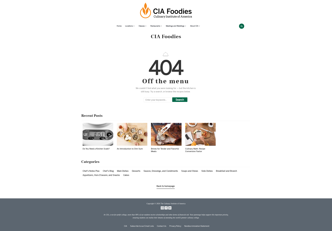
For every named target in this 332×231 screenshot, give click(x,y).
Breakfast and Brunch (226, 171)
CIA (125, 226)
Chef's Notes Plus (91, 171)
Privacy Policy (175, 226)
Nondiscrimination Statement (196, 226)
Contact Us (161, 226)
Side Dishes (207, 171)
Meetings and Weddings (175, 26)
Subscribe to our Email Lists (142, 226)
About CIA (194, 26)
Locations (129, 26)
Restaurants (155, 26)
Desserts (136, 171)
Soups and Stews (189, 171)
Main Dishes (123, 171)
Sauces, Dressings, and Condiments (161, 171)
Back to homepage (166, 186)
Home (119, 26)
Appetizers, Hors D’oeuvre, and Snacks (101, 175)
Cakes (126, 175)
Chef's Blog (108, 171)
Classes (142, 26)
